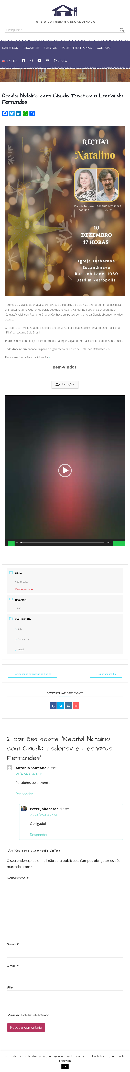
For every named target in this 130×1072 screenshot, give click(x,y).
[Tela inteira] (122, 543)
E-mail (13, 965)
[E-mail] (76, 705)
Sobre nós (10, 47)
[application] (65, 470)
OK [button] (65, 1066)
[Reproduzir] (11, 543)
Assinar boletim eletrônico (28, 1015)
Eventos (50, 47)
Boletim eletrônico (76, 47)
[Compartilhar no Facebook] (53, 705)
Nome (13, 944)
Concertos (23, 639)
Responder (24, 794)
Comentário (17, 878)
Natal (21, 649)
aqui (50, 357)
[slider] (62, 542)
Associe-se (31, 47)
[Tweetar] (60, 705)
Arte (20, 629)
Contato (104, 47)
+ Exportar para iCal (106, 673)
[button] (65, 385)
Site (10, 987)
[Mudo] (116, 543)
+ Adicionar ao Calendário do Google (32, 673)
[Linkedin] (68, 705)
